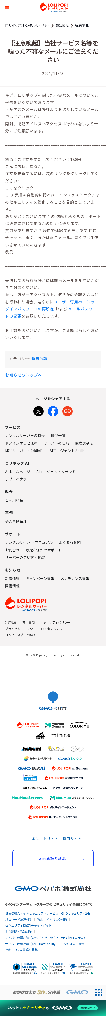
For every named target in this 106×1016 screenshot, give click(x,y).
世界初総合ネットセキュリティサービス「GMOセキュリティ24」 (48, 913)
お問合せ (12, 549)
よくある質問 (70, 542)
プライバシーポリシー (20, 628)
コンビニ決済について (20, 634)
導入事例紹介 (16, 521)
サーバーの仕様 (56, 443)
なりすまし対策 (74, 944)
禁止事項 (28, 622)
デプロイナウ (16, 479)
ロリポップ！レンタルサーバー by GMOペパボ (54, 7)
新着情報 (39, 358)
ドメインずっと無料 (21, 443)
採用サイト (72, 838)
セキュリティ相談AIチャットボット (28, 925)
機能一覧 (58, 435)
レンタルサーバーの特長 (25, 435)
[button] (7, 7)
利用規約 (11, 622)
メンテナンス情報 (74, 578)
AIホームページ (17, 471)
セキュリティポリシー (55, 622)
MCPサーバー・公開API (24, 450)
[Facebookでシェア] (53, 410)
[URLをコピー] (67, 410)
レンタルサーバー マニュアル (29, 542)
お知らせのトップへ (23, 375)
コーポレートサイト (41, 838)
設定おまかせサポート (44, 549)
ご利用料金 (14, 500)
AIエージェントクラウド (56, 471)
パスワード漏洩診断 (18, 919)
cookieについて (52, 628)
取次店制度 (84, 443)
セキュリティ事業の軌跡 (21, 949)
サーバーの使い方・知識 (25, 557)
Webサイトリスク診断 (52, 919)
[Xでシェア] (38, 410)
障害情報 (12, 585)
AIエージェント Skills (67, 450)
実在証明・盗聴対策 (18, 931)
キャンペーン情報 (40, 578)
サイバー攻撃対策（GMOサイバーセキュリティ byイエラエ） (45, 937)
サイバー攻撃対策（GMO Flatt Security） (31, 944)
